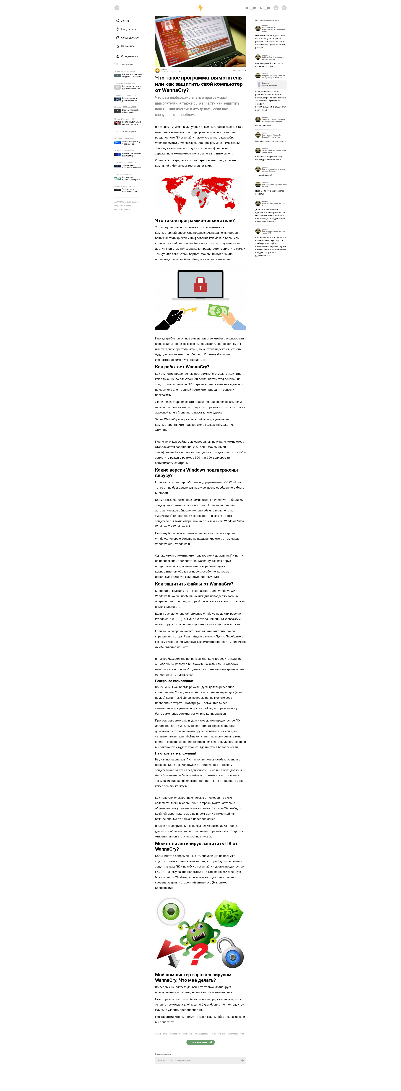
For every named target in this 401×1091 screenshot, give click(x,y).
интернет (175, 1034)
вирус (221, 1034)
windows (187, 1034)
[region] (128, 552)
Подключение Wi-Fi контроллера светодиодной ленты (132, 155)
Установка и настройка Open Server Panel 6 (129, 191)
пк (214, 1034)
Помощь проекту (122, 209)
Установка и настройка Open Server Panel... (274, 151)
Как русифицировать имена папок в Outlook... (273, 170)
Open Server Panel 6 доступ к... (273, 204)
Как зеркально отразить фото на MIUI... (274, 186)
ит (242, 1034)
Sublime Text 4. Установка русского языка (131, 167)
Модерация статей (123, 206)
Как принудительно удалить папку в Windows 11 (131, 124)
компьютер (161, 1034)
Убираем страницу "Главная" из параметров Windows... (273, 77)
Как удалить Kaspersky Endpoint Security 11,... (271, 136)
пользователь (202, 1034)
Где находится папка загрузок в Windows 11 (132, 76)
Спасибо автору (199, 1042)
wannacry (233, 1034)
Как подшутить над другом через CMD (131, 87)
